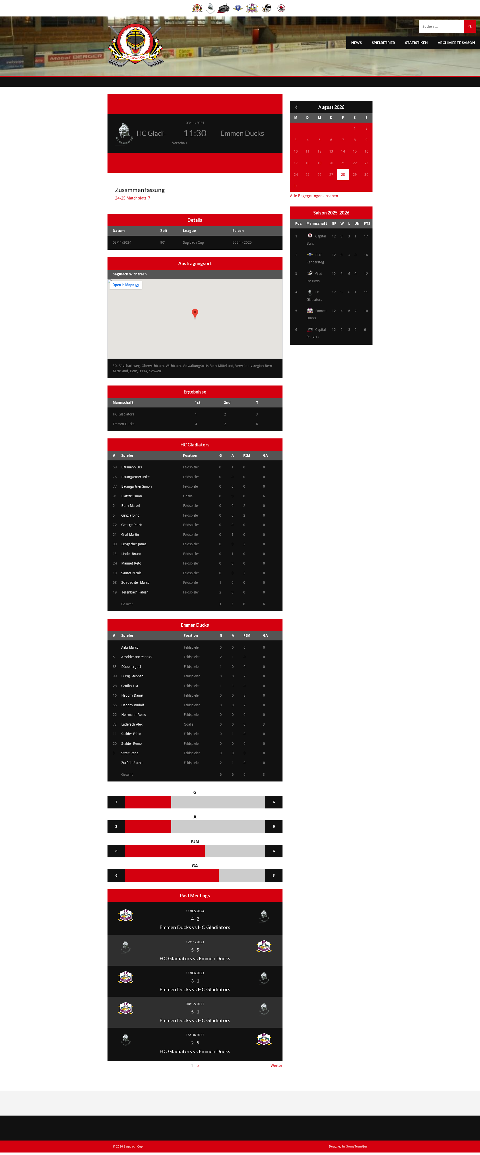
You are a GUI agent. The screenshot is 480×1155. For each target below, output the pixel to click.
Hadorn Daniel (132, 695)
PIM (246, 455)
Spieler (127, 455)
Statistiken (416, 42)
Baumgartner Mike (135, 477)
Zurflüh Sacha (131, 763)
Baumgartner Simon (136, 486)
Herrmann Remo (133, 715)
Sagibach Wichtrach (130, 274)
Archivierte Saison (456, 42)
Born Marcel (130, 506)
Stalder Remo (131, 744)
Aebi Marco (129, 647)
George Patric (131, 525)
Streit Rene (129, 753)
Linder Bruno (131, 554)
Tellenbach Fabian (134, 592)
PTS (367, 223)
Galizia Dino (130, 515)
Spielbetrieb (383, 42)
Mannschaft (316, 223)
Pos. (298, 223)
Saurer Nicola (131, 573)
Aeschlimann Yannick (136, 657)
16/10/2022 (195, 1035)
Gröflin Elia (129, 686)
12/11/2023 (195, 942)
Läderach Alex (131, 724)
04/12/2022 (195, 1004)
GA (265, 455)
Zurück (114, 1065)
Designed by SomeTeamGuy (348, 1146)
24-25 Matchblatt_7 (132, 198)
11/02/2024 (195, 911)
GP (334, 223)
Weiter (276, 1065)
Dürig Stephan (132, 676)
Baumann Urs (131, 467)
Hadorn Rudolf (132, 705)
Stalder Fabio (131, 734)
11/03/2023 (195, 973)
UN (357, 223)
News (356, 42)
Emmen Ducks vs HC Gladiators (195, 927)
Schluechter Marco (135, 582)
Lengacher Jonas (133, 544)
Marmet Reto (131, 563)
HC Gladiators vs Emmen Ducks (195, 958)
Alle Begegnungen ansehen (314, 195)
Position (190, 455)
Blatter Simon (131, 496)
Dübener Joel (131, 667)
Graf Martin (130, 535)
